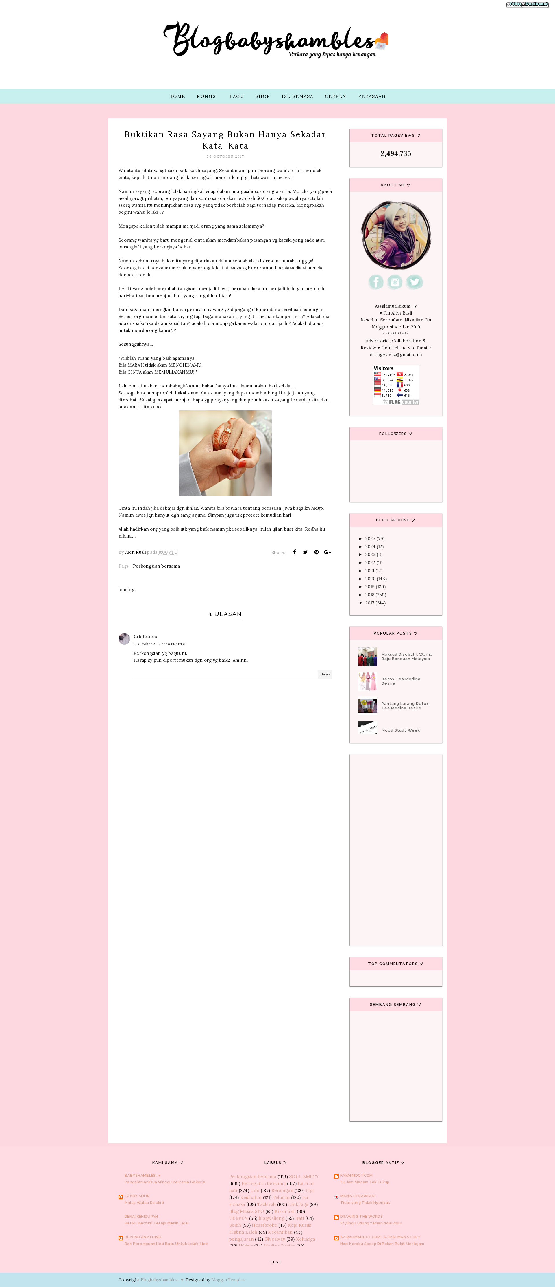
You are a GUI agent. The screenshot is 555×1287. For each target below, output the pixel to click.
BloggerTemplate (229, 1279)
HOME (177, 96)
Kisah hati (285, 1211)
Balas (325, 674)
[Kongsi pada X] (305, 552)
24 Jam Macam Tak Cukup (365, 1182)
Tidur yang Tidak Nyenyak (365, 1202)
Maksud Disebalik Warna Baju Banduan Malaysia (407, 656)
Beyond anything (143, 1237)
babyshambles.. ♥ (143, 1175)
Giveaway (274, 1239)
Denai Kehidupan (141, 1216)
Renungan (282, 1190)
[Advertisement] (225, 817)
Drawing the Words (361, 1216)
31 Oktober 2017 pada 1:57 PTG (160, 643)
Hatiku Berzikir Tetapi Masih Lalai (156, 1223)
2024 (370, 546)
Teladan (281, 1197)
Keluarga (305, 1239)
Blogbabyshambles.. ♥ (162, 1279)
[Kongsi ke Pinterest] (316, 552)
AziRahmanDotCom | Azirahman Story (380, 1237)
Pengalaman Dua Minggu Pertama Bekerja (165, 1182)
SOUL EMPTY (304, 1176)
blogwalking (271, 1218)
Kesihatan (251, 1197)
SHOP (263, 96)
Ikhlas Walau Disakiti (144, 1202)
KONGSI (207, 96)
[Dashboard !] (535, 7)
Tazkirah (266, 1204)
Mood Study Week (401, 730)
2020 (370, 579)
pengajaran (241, 1239)
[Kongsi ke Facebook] (294, 552)
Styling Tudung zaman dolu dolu (371, 1223)
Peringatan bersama (264, 1183)
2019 (370, 586)
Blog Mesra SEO (246, 1211)
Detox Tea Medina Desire (401, 681)
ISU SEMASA (297, 96)
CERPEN (336, 96)
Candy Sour (137, 1196)
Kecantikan (280, 1232)
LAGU (237, 96)
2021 (369, 570)
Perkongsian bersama (156, 566)
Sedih (235, 1225)
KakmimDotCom (356, 1175)
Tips (310, 1190)
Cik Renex (146, 636)
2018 (369, 594)
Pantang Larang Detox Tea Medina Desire (405, 705)
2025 (370, 538)
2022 (370, 562)
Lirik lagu (298, 1204)
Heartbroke (264, 1225)
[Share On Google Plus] (327, 552)
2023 (370, 554)
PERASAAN (372, 96)
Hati (299, 1218)
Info (254, 1190)
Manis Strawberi (358, 1196)
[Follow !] (515, 7)
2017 (369, 603)
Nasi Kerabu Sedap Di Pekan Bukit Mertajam (382, 1244)
